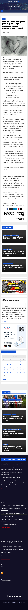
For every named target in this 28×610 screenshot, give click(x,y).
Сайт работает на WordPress (9, 602)
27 (14, 372)
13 (14, 367)
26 (10, 372)
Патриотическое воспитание (14, 429)
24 (4, 372)
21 (17, 370)
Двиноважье (14, 6)
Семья (11, 235)
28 (17, 372)
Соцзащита (15, 235)
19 (10, 370)
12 (10, 367)
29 (20, 372)
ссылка (3, 490)
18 (7, 370)
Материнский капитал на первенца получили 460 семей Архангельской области (20, 216)
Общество (6, 249)
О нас (2, 502)
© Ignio (4, 321)
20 (14, 370)
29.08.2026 (7, 405)
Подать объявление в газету (8, 524)
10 (4, 367)
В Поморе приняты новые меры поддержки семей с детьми (9, 214)
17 (4, 370)
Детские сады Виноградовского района (12, 549)
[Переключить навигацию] (14, 11)
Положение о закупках (7, 516)
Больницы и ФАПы (6, 552)
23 (24, 370)
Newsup (20, 602)
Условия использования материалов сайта (12, 513)
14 (17, 367)
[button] (26, 11)
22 (20, 370)
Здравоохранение (7, 414)
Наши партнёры (5, 559)
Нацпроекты (6, 235)
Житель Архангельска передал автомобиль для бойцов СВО (13, 448)
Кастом (14, 607)
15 (20, 367)
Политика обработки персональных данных (13, 505)
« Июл (4, 379)
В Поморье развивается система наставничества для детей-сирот (13, 267)
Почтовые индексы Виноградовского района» (13, 555)
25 (7, 372)
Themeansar (14, 603)
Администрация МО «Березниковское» (11, 546)
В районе (5, 429)
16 (23, 367)
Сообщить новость (6, 527)
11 (7, 367)
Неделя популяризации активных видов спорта (13, 417)
